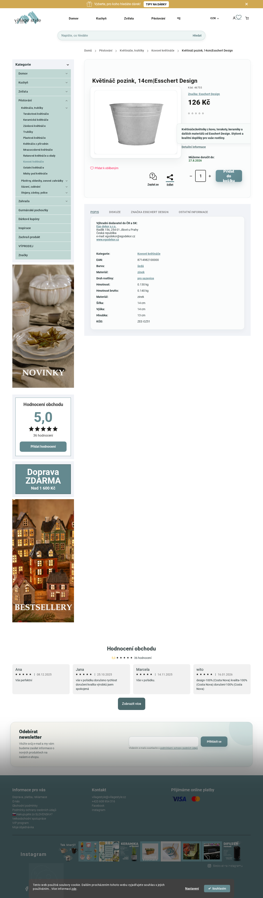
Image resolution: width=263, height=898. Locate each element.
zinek (140, 272)
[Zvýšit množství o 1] (210, 176)
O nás (16, 801)
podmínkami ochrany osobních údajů (179, 748)
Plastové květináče (34, 137)
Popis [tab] (94, 212)
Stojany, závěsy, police (34, 192)
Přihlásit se (214, 741)
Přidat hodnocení (43, 446)
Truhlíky (28, 131)
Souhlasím (219, 888)
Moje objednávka (23, 827)
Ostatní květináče (33, 167)
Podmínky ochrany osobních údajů (34, 810)
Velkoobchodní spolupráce (29, 818)
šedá (140, 266)
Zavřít (168, 195)
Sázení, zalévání (30, 186)
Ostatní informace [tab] (193, 212)
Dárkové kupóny (28, 219)
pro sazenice (145, 278)
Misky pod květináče (35, 173)
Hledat (197, 35)
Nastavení (192, 888)
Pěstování (25, 100)
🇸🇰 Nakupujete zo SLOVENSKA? (32, 814)
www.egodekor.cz (107, 239)
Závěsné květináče (34, 125)
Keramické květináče (35, 119)
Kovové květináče (33, 161)
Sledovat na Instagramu (228, 865)
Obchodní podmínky (25, 805)
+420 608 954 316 (103, 801)
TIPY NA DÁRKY (156, 4)
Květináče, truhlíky (32, 107)
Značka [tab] (149, 212)
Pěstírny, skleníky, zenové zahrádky (42, 180)
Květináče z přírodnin (35, 143)
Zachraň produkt (29, 237)
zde (74, 888)
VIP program (20, 823)
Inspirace (24, 228)
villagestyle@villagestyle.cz (109, 797)
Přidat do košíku (229, 176)
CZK (213, 18)
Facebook (98, 805)
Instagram (98, 810)
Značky (23, 255)
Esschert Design (219, 133)
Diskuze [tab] (115, 212)
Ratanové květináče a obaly (39, 155)
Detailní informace (194, 147)
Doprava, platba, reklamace (29, 797)
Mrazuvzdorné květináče (38, 149)
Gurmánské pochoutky (33, 210)
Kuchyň (23, 82)
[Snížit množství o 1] (191, 176)
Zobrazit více (131, 704)
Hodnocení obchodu (131, 649)
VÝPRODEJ (25, 246)
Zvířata (23, 91)
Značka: (204, 94)
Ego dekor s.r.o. (106, 226)
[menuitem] (79, 18)
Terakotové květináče (36, 113)
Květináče (188, 129)
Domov (23, 73)
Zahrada (24, 201)
